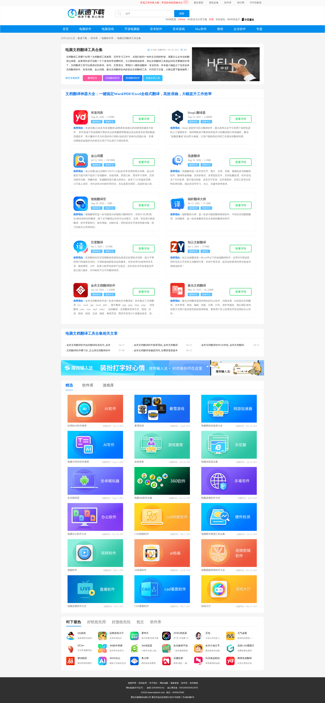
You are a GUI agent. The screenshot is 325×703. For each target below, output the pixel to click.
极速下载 (82, 38)
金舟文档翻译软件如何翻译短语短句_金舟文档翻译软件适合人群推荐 (103, 345)
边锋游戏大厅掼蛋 (119, 633)
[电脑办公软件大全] (95, 517)
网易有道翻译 (244, 658)
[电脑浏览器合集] (229, 445)
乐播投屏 (178, 658)
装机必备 (214, 2)
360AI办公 (115, 658)
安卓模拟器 (73, 498)
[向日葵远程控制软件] (198, 661)
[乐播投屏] (166, 661)
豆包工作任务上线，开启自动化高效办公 (161, 2)
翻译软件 (92, 78)
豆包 (207, 633)
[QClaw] (70, 648)
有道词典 (97, 112)
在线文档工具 (153, 78)
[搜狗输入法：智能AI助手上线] (162, 374)
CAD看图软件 (141, 606)
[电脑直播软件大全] (95, 589)
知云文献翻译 (197, 242)
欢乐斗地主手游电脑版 (215, 645)
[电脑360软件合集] (162, 481)
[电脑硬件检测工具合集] (229, 517)
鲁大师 (145, 658)
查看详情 (143, 118)
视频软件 (72, 570)
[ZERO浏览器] (166, 636)
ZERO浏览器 (180, 633)
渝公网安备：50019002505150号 (182, 688)
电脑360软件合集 (143, 498)
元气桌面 (242, 633)
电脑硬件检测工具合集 (213, 534)
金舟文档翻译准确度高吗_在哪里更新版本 (156, 350)
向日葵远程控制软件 (215, 658)
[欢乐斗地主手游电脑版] (198, 648)
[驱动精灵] (70, 661)
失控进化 (220, 19)
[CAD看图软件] (162, 589)
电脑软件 (85, 29)
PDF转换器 (256, 2)
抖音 (211, 19)
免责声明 (132, 683)
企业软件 (240, 29)
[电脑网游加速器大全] (229, 409)
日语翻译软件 (112, 78)
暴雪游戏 (139, 425)
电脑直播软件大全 (77, 606)
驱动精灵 (82, 658)
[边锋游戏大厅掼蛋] (102, 636)
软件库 (227, 2)
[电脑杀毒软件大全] (229, 481)
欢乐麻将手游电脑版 (184, 645)
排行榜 (240, 2)
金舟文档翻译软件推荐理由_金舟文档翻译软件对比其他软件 (165, 345)
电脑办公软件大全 (77, 534)
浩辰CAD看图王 (245, 645)
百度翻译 (97, 242)
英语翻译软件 (133, 78)
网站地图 (164, 683)
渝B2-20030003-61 (156, 688)
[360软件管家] (102, 648)
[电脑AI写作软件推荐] (95, 445)
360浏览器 (170, 19)
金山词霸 (97, 156)
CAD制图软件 (141, 534)
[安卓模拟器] (95, 481)
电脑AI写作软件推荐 (78, 462)
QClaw (81, 645)
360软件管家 (116, 645)
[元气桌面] (230, 636)
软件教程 (194, 683)
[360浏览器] (134, 648)
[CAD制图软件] (162, 517)
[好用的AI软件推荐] (95, 409)
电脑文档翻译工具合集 (129, 38)
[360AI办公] (102, 661)
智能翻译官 (98, 199)
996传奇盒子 (233, 19)
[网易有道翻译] (230, 661)
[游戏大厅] (229, 589)
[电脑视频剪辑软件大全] (229, 553)
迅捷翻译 (194, 156)
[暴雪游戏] (162, 409)
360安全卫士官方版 (197, 19)
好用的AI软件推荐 (77, 425)
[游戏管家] (162, 445)
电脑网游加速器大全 (212, 425)
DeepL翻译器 (196, 112)
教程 (220, 29)
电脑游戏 (108, 29)
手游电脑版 (132, 29)
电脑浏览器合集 (209, 462)
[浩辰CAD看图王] (230, 648)
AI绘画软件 (140, 570)
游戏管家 (139, 462)
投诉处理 (143, 683)
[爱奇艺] (134, 636)
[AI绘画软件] (162, 553)
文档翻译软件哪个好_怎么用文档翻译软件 (88, 350)
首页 (66, 29)
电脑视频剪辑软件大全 (213, 570)
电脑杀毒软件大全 (210, 498)
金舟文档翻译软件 (103, 285)
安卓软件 (156, 29)
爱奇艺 (145, 633)
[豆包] (198, 636)
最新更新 (175, 683)
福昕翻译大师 (197, 199)
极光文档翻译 (197, 285)
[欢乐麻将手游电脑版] (166, 648)
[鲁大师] (134, 661)
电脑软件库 (107, 38)
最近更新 (198, 2)
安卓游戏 (179, 29)
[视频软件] (95, 553)
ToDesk (181, 19)
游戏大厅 (206, 606)
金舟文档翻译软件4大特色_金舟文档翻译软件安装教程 (229, 345)
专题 (259, 29)
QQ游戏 (82, 633)
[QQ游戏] (70, 636)
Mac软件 (201, 29)
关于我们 (153, 683)
